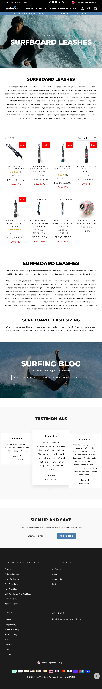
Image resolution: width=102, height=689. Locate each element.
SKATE (29, 8)
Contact (18, 2)
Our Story (9, 2)
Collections (53, 36)
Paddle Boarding (12, 629)
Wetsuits (8, 644)
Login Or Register (12, 579)
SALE (73, 8)
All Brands (56, 569)
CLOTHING (50, 8)
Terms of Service (12, 604)
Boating (8, 649)
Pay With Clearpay (13, 589)
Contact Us (57, 579)
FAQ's (54, 584)
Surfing (8, 639)
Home (46, 36)
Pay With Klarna (12, 584)
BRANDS (63, 8)
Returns (8, 569)
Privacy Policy (11, 599)
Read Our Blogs (24, 377)
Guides (8, 620)
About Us (56, 574)
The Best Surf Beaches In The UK (65, 377)
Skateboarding (11, 634)
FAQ (26, 2)
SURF (38, 8)
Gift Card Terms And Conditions (18, 594)
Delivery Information (13, 574)
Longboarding (10, 625)
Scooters (9, 654)
